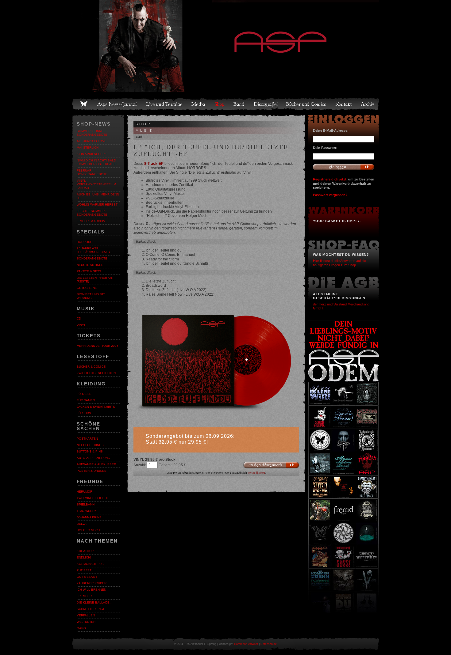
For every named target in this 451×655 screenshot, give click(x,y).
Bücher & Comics (91, 366)
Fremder (84, 596)
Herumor (84, 491)
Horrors (84, 242)
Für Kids (84, 413)
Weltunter (86, 621)
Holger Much (88, 530)
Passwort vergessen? (330, 195)
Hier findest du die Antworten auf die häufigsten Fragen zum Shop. (339, 263)
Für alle (84, 394)
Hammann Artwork (246, 644)
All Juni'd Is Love (91, 141)
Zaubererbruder (91, 583)
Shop (219, 104)
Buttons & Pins (90, 451)
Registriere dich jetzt (329, 179)
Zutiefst (84, 570)
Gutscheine (87, 288)
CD (79, 318)
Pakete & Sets (89, 271)
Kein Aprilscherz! (92, 154)
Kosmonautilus (90, 564)
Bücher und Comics (306, 104)
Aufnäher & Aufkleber (96, 464)
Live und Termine (164, 104)
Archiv (368, 104)
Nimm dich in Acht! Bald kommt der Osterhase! (97, 162)
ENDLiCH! (84, 557)
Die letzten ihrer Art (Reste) (95, 279)
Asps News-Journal (117, 104)
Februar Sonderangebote (92, 172)
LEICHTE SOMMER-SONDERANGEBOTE (92, 212)
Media (198, 104)
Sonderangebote (92, 258)
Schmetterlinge (91, 609)
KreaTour (85, 551)
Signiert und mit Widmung (91, 296)
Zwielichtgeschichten (96, 373)
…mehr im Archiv (91, 221)
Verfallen (86, 615)
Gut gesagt (87, 576)
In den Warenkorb (271, 465)
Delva (82, 523)
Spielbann (85, 504)
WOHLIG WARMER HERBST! (97, 204)
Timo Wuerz (86, 511)
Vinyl (81, 325)
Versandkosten (256, 473)
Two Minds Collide (93, 498)
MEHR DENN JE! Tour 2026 (97, 345)
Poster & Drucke (91, 470)
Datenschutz (268, 644)
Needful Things (90, 445)
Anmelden (343, 167)
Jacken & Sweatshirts (96, 406)
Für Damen (86, 400)
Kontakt (343, 104)
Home (83, 104)
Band (239, 104)
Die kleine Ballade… (95, 602)
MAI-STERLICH (87, 147)
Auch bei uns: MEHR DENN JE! (98, 196)
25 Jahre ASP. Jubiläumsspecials (93, 250)
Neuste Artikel (90, 265)
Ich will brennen (91, 589)
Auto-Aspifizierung (93, 458)
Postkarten (87, 438)
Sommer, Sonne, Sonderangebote (92, 132)
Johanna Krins (89, 517)
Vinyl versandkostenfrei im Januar (96, 184)
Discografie (266, 104)
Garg (81, 628)
